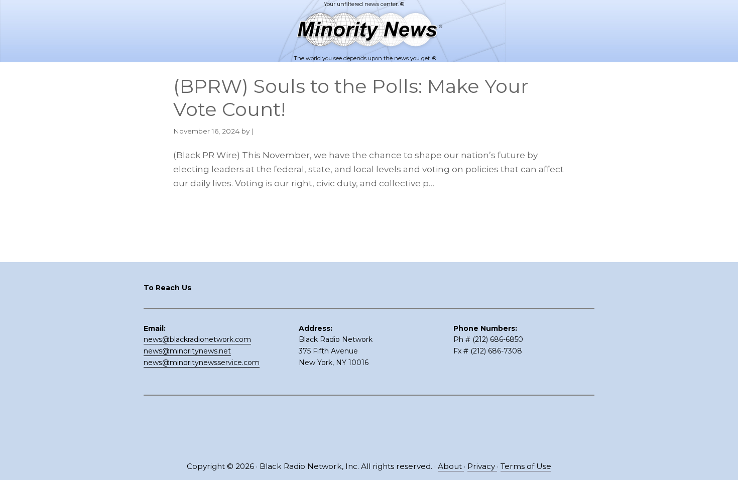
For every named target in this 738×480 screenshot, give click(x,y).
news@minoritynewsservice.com (202, 362)
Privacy (482, 466)
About (451, 466)
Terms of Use (526, 466)
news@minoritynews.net (187, 350)
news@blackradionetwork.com (197, 339)
